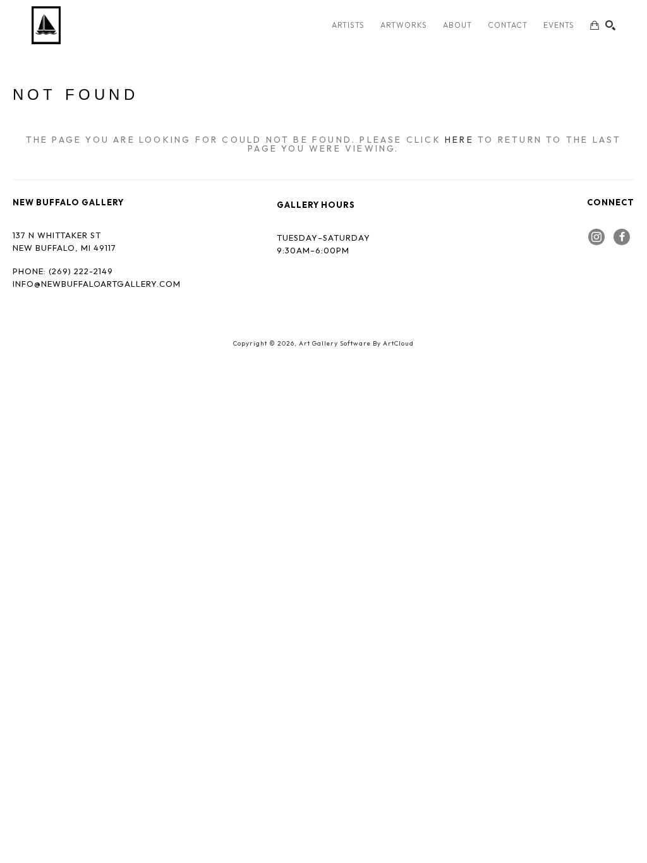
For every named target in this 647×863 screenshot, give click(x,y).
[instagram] (596, 237)
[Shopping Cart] (594, 25)
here (459, 139)
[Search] (610, 25)
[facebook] (622, 237)
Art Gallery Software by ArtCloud (356, 343)
